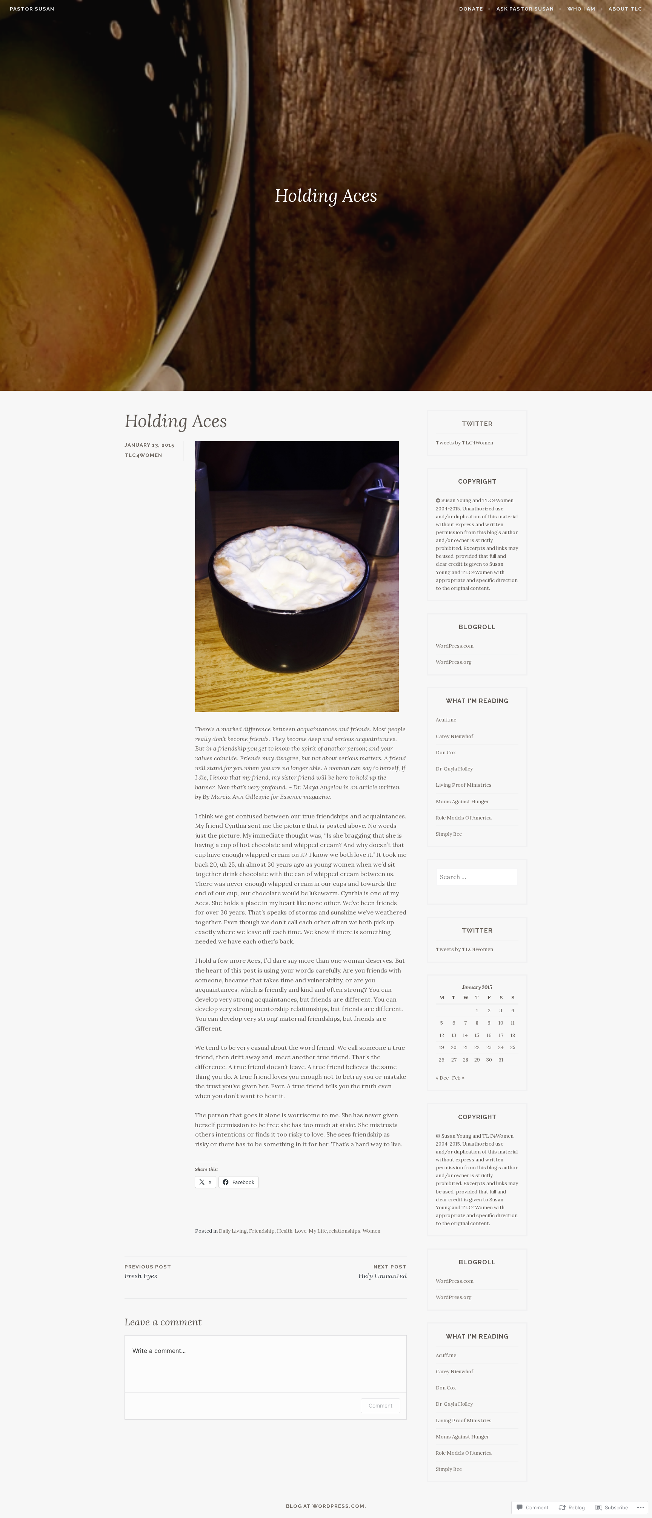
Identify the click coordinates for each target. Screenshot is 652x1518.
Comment (380, 1405)
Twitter (477, 423)
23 (489, 1047)
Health (284, 1231)
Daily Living (233, 1231)
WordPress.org (454, 662)
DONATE (471, 9)
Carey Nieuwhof (454, 736)
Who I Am (581, 9)
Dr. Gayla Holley (454, 769)
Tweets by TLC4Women (464, 443)
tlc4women (143, 455)
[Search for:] (477, 877)
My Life (318, 1231)
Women (371, 1231)
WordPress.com (455, 646)
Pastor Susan (32, 9)
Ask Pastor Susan (525, 9)
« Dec (442, 1078)
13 (454, 1035)
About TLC (625, 9)
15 (477, 1035)
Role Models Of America (464, 818)
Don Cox (446, 752)
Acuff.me (446, 720)
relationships (344, 1231)
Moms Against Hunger (462, 801)
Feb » (458, 1078)
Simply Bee (449, 834)
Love (300, 1231)
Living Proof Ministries (464, 785)
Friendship (262, 1231)
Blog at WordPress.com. (326, 1506)
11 (513, 1023)
